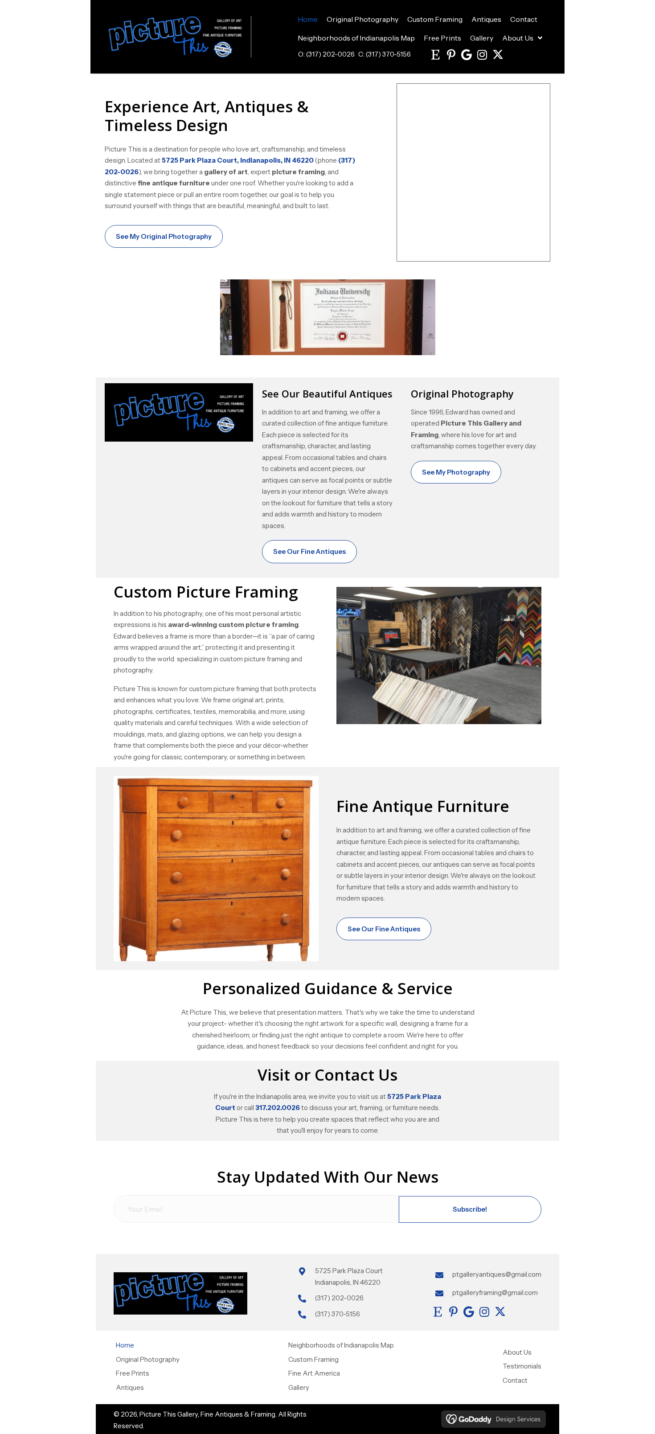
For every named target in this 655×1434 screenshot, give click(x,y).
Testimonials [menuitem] (522, 1366)
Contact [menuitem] (515, 1380)
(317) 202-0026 (339, 1298)
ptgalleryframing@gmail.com (495, 1292)
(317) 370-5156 (337, 1313)
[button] (435, 54)
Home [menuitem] (125, 1345)
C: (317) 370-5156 (384, 54)
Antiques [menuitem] (130, 1387)
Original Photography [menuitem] (148, 1359)
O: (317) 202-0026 (326, 54)
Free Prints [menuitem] (132, 1373)
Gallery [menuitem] (298, 1387)
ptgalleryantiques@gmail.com (496, 1274)
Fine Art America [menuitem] (314, 1373)
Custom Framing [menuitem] (313, 1359)
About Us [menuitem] (517, 1352)
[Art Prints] (473, 172)
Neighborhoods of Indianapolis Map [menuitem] (341, 1345)
